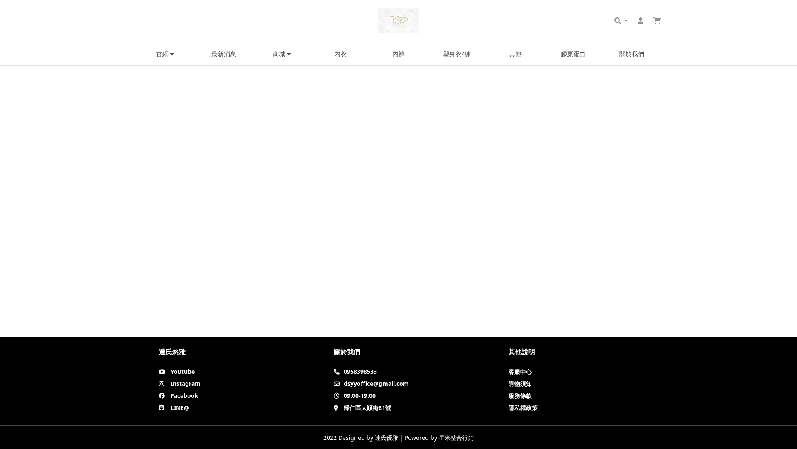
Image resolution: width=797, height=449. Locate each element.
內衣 (340, 53)
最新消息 (223, 53)
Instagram (185, 383)
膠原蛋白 (573, 53)
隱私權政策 (523, 408)
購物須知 (520, 383)
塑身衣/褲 (456, 53)
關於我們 (631, 53)
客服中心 (520, 371)
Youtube (183, 371)
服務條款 (520, 396)
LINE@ (180, 408)
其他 (515, 53)
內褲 (398, 53)
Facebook (184, 396)
